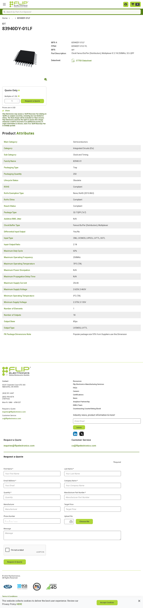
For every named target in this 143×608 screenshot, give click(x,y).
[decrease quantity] (7, 101)
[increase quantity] (17, 101)
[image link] (7, 587)
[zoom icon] (45, 79)
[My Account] (125, 4)
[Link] (75, 434)
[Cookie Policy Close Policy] (139, 601)
